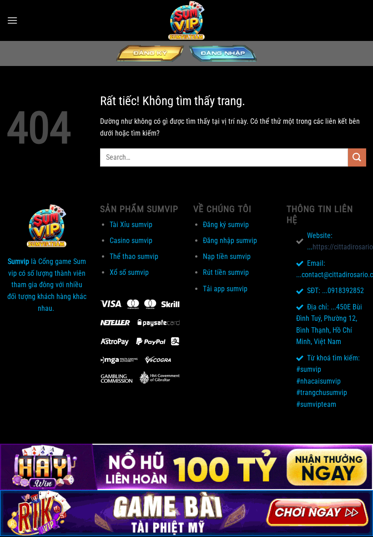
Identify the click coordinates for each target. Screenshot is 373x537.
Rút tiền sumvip (226, 272)
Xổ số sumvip (129, 272)
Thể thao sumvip (134, 256)
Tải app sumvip (225, 288)
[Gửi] (357, 157)
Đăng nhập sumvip (230, 240)
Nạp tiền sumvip (227, 256)
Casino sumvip (131, 240)
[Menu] (12, 20)
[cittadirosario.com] (186, 20)
